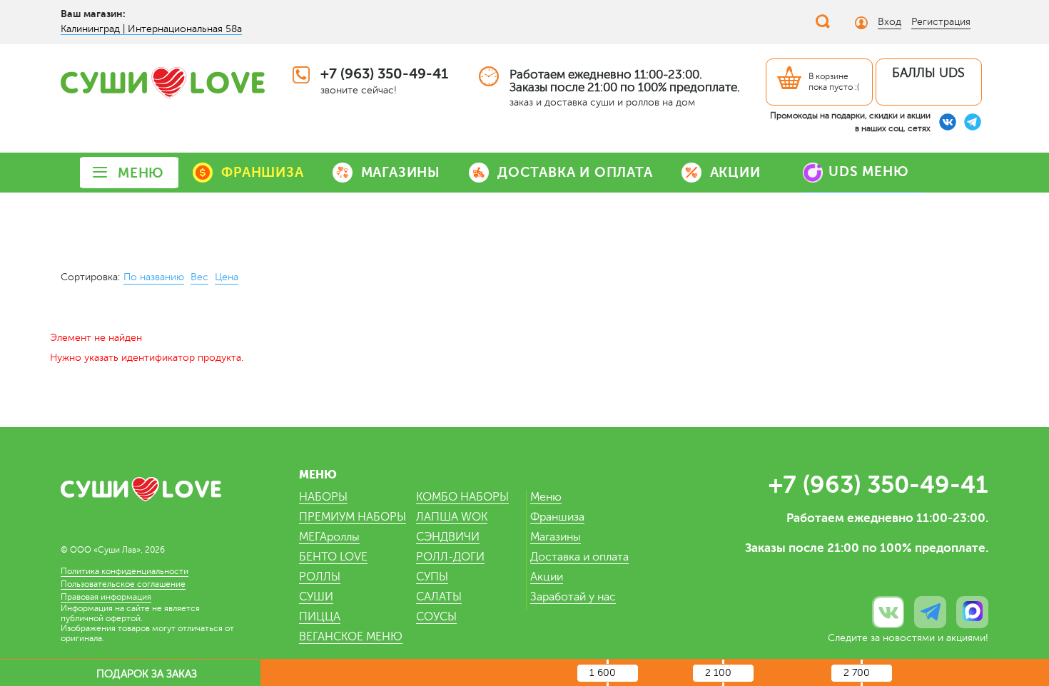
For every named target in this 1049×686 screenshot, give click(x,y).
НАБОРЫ (323, 497)
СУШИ (316, 596)
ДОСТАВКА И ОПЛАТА (575, 172)
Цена (226, 277)
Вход (889, 21)
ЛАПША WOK (451, 517)
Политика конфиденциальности (124, 571)
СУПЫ (432, 576)
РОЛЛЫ (319, 576)
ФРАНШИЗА (262, 172)
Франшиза (557, 517)
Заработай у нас (573, 596)
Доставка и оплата (579, 557)
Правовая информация (106, 597)
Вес (199, 277)
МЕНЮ (141, 172)
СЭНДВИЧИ (448, 537)
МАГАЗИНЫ (400, 172)
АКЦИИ (735, 172)
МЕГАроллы (329, 537)
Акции (546, 576)
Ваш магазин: (93, 13)
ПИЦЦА (319, 616)
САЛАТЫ (439, 596)
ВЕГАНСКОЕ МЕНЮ (350, 636)
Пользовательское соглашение (123, 584)
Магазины (555, 537)
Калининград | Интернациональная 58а (151, 29)
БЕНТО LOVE (333, 557)
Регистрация (941, 21)
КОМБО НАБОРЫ (462, 497)
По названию (153, 277)
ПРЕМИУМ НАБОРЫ (352, 517)
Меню (546, 497)
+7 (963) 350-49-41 (384, 74)
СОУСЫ (436, 616)
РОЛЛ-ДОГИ (450, 557)
